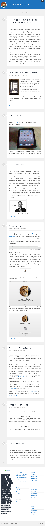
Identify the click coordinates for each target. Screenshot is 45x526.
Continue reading (13, 105)
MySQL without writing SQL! (21, 481)
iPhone (3, 487)
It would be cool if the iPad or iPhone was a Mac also (23, 21)
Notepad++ (13, 388)
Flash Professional (22, 383)
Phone (3, 495)
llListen (3, 489)
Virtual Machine (4, 511)
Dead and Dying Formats (21, 348)
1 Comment (24, 75)
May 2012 (33, 485)
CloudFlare (4, 479)
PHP (10, 495)
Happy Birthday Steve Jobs (21, 477)
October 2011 (34, 497)
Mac (9, 489)
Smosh (17, 376)
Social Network (4, 501)
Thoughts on (4, 505)
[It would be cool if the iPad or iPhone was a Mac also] (3, 19)
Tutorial (9, 507)
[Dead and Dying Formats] (3, 348)
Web (10, 511)
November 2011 (34, 495)
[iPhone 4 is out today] (3, 404)
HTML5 (6, 483)
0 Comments (25, 118)
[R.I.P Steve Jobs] (3, 164)
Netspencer (18, 495)
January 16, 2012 (13, 75)
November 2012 (34, 478)
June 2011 (33, 506)
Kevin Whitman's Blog (19, 4)
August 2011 (33, 502)
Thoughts (9, 503)
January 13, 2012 (13, 118)
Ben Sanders (18, 487)
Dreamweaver (34, 391)
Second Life (8, 499)
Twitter (3, 509)
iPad (9, 485)
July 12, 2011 (12, 350)
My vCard (18, 501)
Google (7, 481)
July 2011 (33, 504)
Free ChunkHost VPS (20, 479)
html (3, 483)
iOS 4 (6, 485)
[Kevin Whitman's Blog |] (4, 5)
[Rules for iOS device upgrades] (3, 72)
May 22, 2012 (12, 24)
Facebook (9, 479)
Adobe (10, 383)
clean (7, 477)
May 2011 (33, 508)
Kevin (17, 24)
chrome (3, 477)
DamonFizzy (23, 376)
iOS (2, 485)
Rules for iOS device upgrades (23, 72)
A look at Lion (15, 226)
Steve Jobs (4, 503)
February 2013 (34, 476)
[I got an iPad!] (3, 115)
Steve (10, 501)
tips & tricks (4, 507)
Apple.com (34, 233)
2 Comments (23, 24)
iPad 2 (17, 122)
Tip (8, 505)
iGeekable (18, 491)
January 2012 (33, 491)
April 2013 (33, 474)
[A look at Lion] (3, 225)
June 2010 (33, 516)
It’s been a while (19, 472)
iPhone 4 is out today (19, 405)
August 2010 (33, 514)
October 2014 (34, 472)
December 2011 (34, 493)
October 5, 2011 (12, 167)
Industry (10, 483)
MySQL (9, 493)
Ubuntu (7, 509)
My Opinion (4, 493)
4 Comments (23, 228)
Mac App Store (12, 236)
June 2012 (33, 482)
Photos (7, 495)
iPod (7, 487)
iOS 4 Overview (16, 443)
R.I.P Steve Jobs (16, 164)
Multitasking (4, 491)
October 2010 (34, 512)
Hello (10, 481)
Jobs (10, 487)
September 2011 (34, 499)
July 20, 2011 (12, 228)
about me (3, 475)
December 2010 (34, 510)
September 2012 (34, 480)
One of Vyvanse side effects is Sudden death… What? (22, 475)
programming (8, 497)
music (9, 491)
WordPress (4, 513)
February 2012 (34, 489)
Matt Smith (18, 493)
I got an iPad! (15, 115)
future (3, 481)
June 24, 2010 (12, 407)
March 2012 (33, 487)
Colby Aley (18, 489)
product (3, 497)
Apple (8, 475)
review (3, 499)
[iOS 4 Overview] (3, 443)
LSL (6, 489)
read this (25, 370)
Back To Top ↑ (41, 523)
